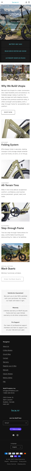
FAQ (4, 381)
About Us (6, 346)
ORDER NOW (15, 30)
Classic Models (8, 374)
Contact (5, 358)
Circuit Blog (7, 354)
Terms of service (11, 464)
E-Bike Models (7, 350)
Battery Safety (7, 377)
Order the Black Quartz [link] (12, 279)
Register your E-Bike (9, 366)
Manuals (5, 370)
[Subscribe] (26, 423)
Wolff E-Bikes (14, 459)
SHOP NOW (8, 112)
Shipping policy (22, 464)
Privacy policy (22, 461)
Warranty (6, 362)
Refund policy (14, 461)
